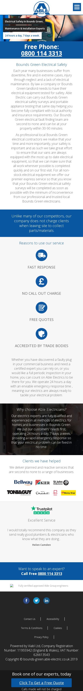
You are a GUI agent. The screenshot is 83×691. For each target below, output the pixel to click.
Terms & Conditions (31, 628)
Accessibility (53, 619)
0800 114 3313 (41, 53)
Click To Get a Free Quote (41, 682)
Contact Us (29, 619)
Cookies (58, 628)
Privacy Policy (41, 637)
